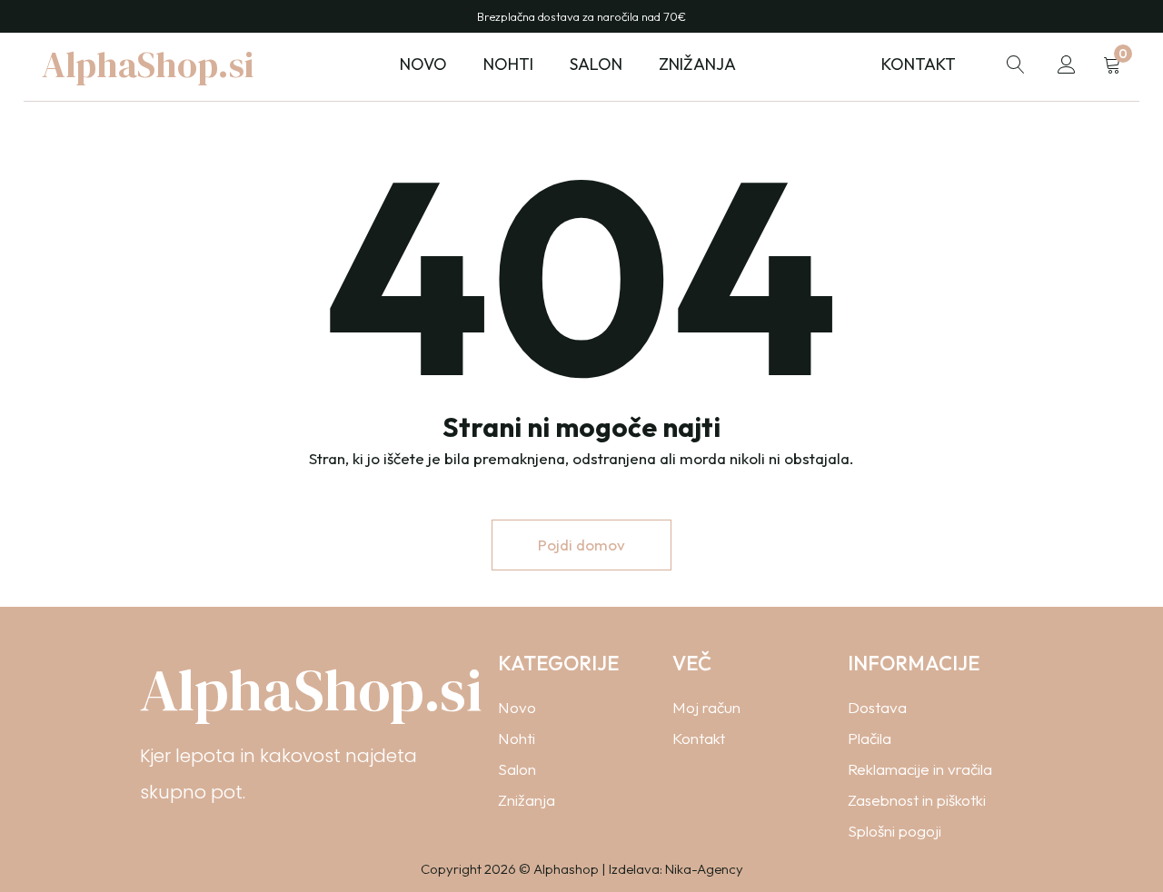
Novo (423, 64)
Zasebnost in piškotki (917, 799)
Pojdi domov (581, 544)
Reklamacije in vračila (920, 768)
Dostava (877, 707)
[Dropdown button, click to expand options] (1015, 64)
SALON (596, 64)
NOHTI (508, 64)
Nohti (516, 738)
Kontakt (918, 64)
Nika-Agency (704, 868)
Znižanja (697, 64)
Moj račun (706, 707)
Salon (517, 768)
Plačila (869, 738)
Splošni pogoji (894, 830)
